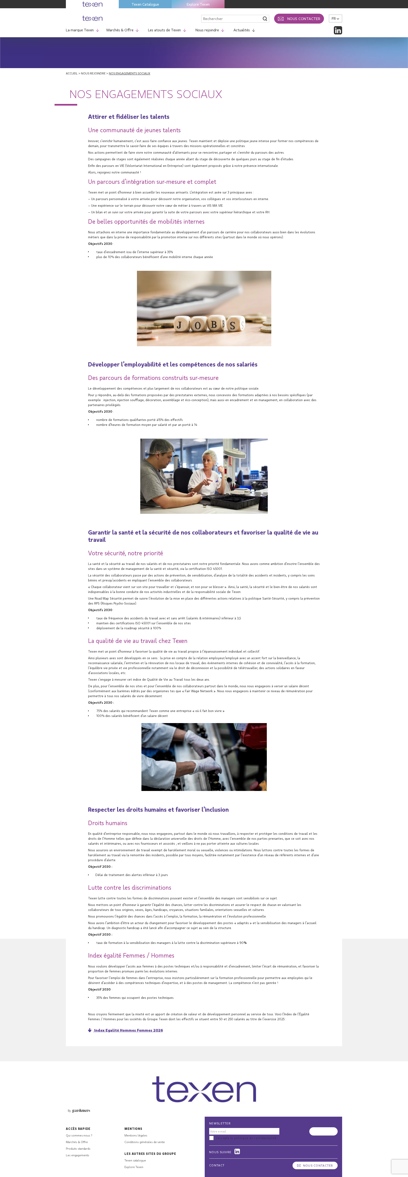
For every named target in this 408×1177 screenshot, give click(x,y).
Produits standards (78, 1148)
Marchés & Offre (119, 30)
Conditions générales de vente (144, 1142)
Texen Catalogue (145, 4)
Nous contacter (318, 1165)
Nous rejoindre (207, 30)
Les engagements (77, 1155)
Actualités (242, 30)
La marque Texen (80, 30)
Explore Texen (198, 4)
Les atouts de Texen (164, 30)
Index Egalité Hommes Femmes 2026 (128, 1030)
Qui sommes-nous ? (79, 1135)
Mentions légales (135, 1135)
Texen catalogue (135, 1160)
